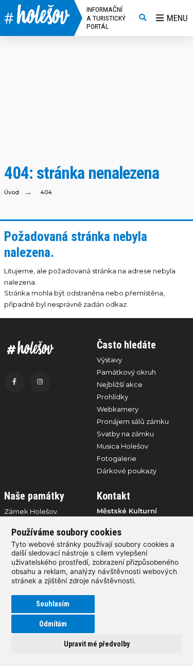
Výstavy (109, 360)
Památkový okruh (126, 372)
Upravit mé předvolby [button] (97, 644)
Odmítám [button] (53, 624)
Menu (177, 18)
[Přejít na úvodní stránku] (45, 348)
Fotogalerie (116, 458)
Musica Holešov (122, 446)
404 (46, 192)
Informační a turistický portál (106, 17)
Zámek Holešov (30, 511)
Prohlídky (112, 397)
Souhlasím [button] (52, 604)
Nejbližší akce (120, 384)
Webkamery (117, 409)
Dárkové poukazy (126, 471)
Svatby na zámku (125, 434)
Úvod (11, 192)
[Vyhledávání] (142, 18)
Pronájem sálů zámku (133, 421)
